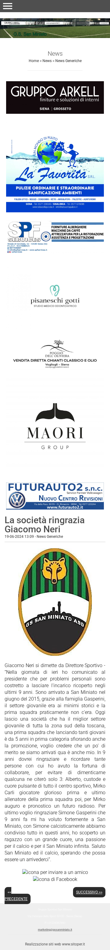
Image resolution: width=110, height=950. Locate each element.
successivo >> (89, 892)
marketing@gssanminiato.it (55, 929)
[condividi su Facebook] (55, 879)
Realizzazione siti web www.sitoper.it (55, 944)
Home (34, 61)
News (47, 61)
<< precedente (16, 895)
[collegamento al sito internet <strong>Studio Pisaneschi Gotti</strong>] (55, 295)
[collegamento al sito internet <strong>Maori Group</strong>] (55, 426)
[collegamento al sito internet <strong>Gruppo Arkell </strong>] (55, 97)
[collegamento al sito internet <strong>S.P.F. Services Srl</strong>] (55, 236)
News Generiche (68, 61)
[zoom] (55, 654)
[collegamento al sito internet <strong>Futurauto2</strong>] (55, 495)
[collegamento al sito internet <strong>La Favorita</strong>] (55, 166)
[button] (8, 6)
